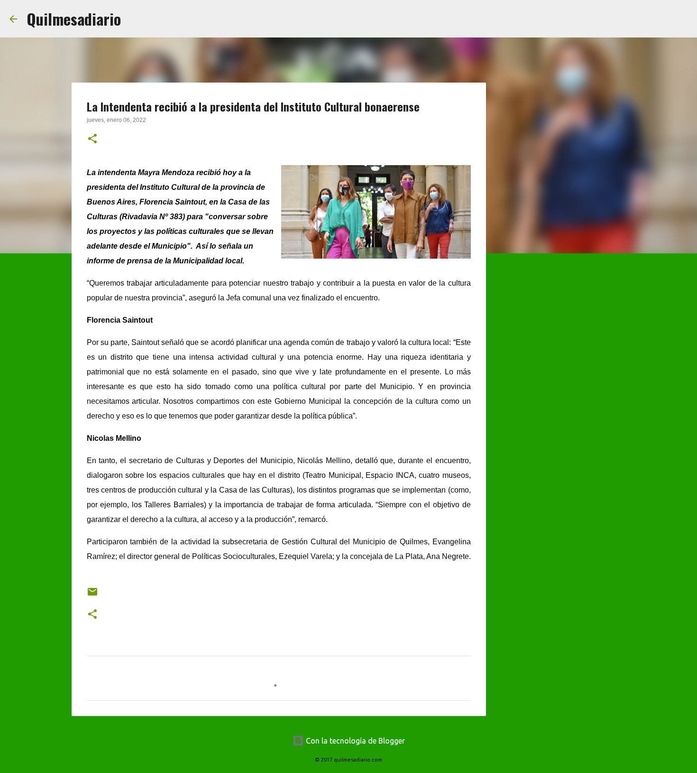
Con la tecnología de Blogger (354, 740)
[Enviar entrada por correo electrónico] (92, 595)
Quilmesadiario (74, 19)
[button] (92, 139)
